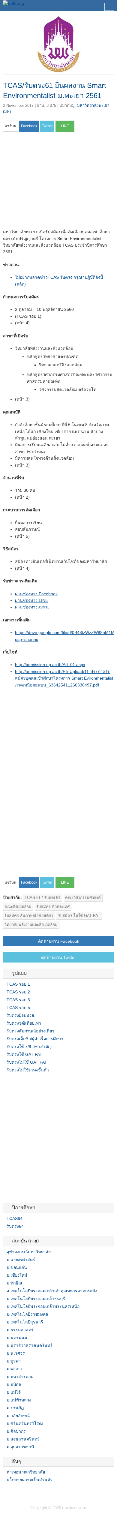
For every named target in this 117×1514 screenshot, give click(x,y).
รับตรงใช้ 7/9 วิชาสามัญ (29, 1046)
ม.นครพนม (17, 1337)
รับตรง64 (15, 1226)
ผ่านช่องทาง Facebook (36, 593)
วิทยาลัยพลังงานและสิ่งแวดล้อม (31, 924)
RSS (19, 1492)
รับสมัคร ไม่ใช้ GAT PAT (79, 915)
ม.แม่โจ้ (14, 1392)
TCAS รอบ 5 (18, 1007)
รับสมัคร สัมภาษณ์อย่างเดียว (28, 915)
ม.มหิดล (14, 1384)
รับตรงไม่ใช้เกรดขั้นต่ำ (28, 1070)
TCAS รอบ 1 (18, 984)
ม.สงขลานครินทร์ (23, 1439)
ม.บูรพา (14, 1361)
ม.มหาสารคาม (20, 1376)
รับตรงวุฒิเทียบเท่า (24, 1023)
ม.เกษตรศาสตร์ (21, 1259)
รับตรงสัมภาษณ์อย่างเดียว (30, 1031)
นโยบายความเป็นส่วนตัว (29, 1479)
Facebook (5, 1492)
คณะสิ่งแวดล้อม (18, 906)
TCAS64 (14, 1218)
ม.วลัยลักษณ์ (18, 1415)
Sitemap (27, 1492)
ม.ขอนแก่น (17, 1267)
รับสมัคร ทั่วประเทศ (53, 906)
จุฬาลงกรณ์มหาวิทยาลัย (29, 1251)
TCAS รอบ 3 (18, 999)
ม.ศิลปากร (16, 1431)
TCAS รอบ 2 (18, 992)
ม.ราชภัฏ (15, 1407)
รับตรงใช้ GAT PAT (24, 1054)
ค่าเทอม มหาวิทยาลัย (26, 1472)
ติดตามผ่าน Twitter (58, 957)
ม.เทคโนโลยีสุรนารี (25, 1322)
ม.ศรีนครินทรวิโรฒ (25, 1423)
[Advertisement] (53, 182)
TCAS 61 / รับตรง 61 (42, 897)
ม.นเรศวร (16, 1353)
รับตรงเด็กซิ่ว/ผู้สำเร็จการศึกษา (35, 1038)
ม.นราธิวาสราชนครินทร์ (29, 1345)
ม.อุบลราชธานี (20, 1446)
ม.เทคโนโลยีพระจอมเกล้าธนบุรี (36, 1298)
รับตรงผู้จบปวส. (21, 1015)
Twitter (12, 1492)
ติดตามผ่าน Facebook (58, 941)
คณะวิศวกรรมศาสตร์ (83, 897)
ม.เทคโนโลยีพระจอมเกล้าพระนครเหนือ (43, 1306)
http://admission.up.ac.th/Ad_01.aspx (50, 664)
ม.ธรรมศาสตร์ (20, 1329)
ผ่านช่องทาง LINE (31, 600)
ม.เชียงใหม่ (17, 1275)
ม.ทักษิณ (14, 1283)
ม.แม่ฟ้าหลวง (19, 1400)
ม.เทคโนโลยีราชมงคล (27, 1314)
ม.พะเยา (14, 1368)
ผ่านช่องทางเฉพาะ (32, 607)
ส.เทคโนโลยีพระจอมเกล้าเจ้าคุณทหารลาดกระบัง (52, 1290)
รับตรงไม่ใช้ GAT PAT (27, 1062)
